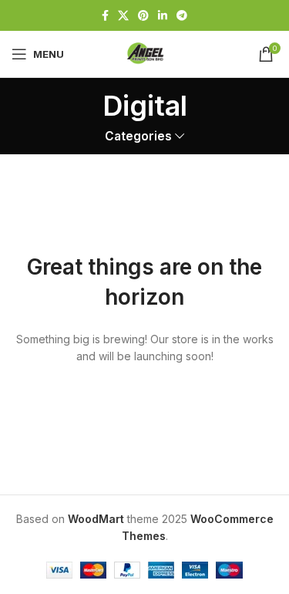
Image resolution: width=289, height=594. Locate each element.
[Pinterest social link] (143, 15)
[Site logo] (145, 52)
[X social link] (123, 15)
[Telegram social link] (182, 15)
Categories (138, 136)
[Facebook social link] (105, 15)
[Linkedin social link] (162, 15)
